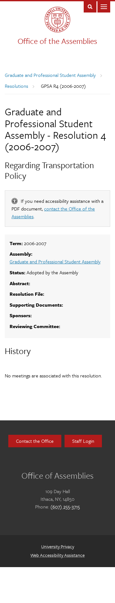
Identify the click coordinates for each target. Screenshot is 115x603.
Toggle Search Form (90, 6)
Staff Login (83, 440)
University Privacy (57, 546)
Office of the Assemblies (57, 40)
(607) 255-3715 (65, 506)
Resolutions (16, 85)
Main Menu (103, 6)
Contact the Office (35, 440)
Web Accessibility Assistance (57, 555)
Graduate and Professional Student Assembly (50, 74)
